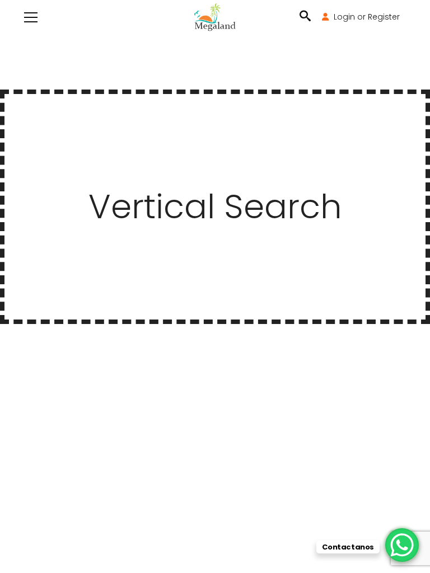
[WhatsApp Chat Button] (402, 545)
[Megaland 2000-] (214, 16)
